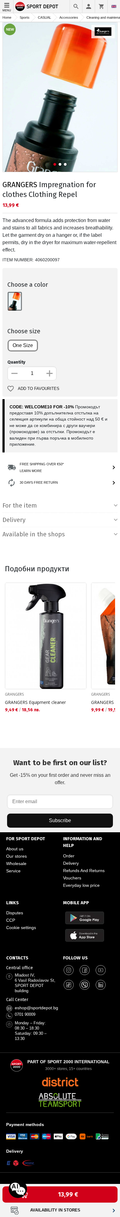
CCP (10, 920)
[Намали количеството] (14, 373)
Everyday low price (81, 885)
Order (68, 855)
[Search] (76, 6)
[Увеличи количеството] (49, 373)
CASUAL (44, 17)
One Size (23, 345)
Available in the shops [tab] (33, 534)
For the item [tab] (19, 505)
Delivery (71, 863)
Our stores (16, 856)
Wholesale (16, 863)
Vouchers (72, 877)
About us (14, 848)
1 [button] (55, 164)
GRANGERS (19, 184)
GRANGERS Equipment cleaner (35, 702)
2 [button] (60, 164)
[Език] (114, 6)
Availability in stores (55, 1210)
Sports (25, 17)
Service (13, 870)
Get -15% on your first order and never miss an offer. (60, 771)
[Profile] (88, 6)
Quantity (16, 362)
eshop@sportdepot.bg (36, 1007)
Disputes (14, 912)
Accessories (68, 17)
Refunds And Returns (84, 870)
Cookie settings (21, 927)
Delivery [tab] (14, 519)
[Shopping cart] (101, 6)
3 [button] (65, 164)
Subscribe (60, 820)
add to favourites (38, 389)
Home (6, 17)
